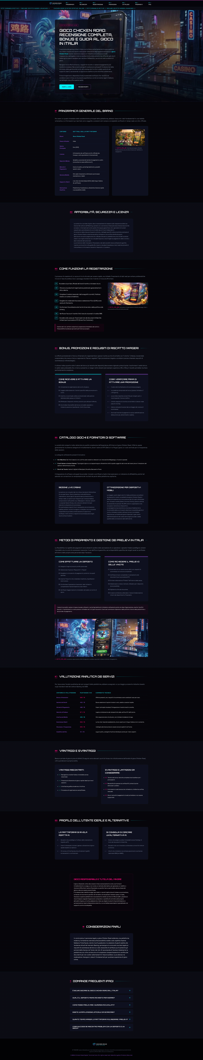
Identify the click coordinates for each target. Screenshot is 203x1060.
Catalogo (125, 3)
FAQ (150, 3)
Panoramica (70, 3)
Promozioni (112, 3)
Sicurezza (83, 3)
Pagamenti (139, 3)
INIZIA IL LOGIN (66, 87)
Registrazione (98, 3)
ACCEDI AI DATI (83, 87)
